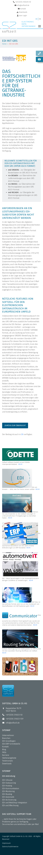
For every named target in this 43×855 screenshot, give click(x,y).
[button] (39, 26)
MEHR (20, 464)
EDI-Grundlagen (9, 741)
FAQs (4, 752)
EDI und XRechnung (10, 805)
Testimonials (7, 761)
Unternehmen (8, 735)
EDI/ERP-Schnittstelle (11, 744)
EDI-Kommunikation (10, 788)
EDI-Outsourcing (9, 783)
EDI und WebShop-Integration (14, 803)
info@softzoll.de (13, 723)
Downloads (6, 763)
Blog (4, 749)
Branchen (6, 738)
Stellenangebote (9, 758)
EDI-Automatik (8, 797)
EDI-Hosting (7, 786)
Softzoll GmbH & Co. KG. (19, 836)
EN (22, 434)
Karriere (5, 755)
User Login (23, 16)
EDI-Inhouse (7, 780)
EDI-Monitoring (8, 791)
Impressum (6, 843)
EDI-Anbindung (8, 776)
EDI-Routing (7, 794)
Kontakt (5, 747)
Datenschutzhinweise (10, 847)
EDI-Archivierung (9, 800)
